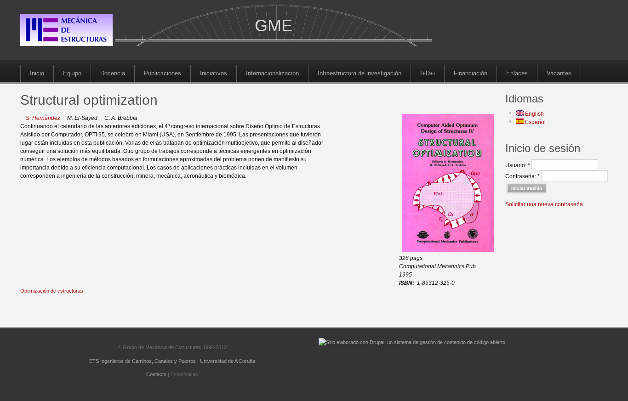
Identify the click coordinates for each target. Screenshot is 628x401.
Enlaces (517, 73)
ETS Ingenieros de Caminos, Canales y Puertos (142, 361)
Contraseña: (522, 176)
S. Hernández (43, 118)
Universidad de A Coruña (227, 361)
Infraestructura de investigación (359, 73)
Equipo (72, 73)
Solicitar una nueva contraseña (544, 204)
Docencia (112, 73)
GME (273, 25)
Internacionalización (272, 73)
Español (535, 122)
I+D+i (427, 73)
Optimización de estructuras (51, 291)
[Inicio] (66, 44)
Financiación (470, 73)
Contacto (156, 374)
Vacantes (559, 73)
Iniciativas (213, 73)
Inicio (37, 73)
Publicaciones (162, 73)
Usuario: (517, 165)
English (534, 114)
